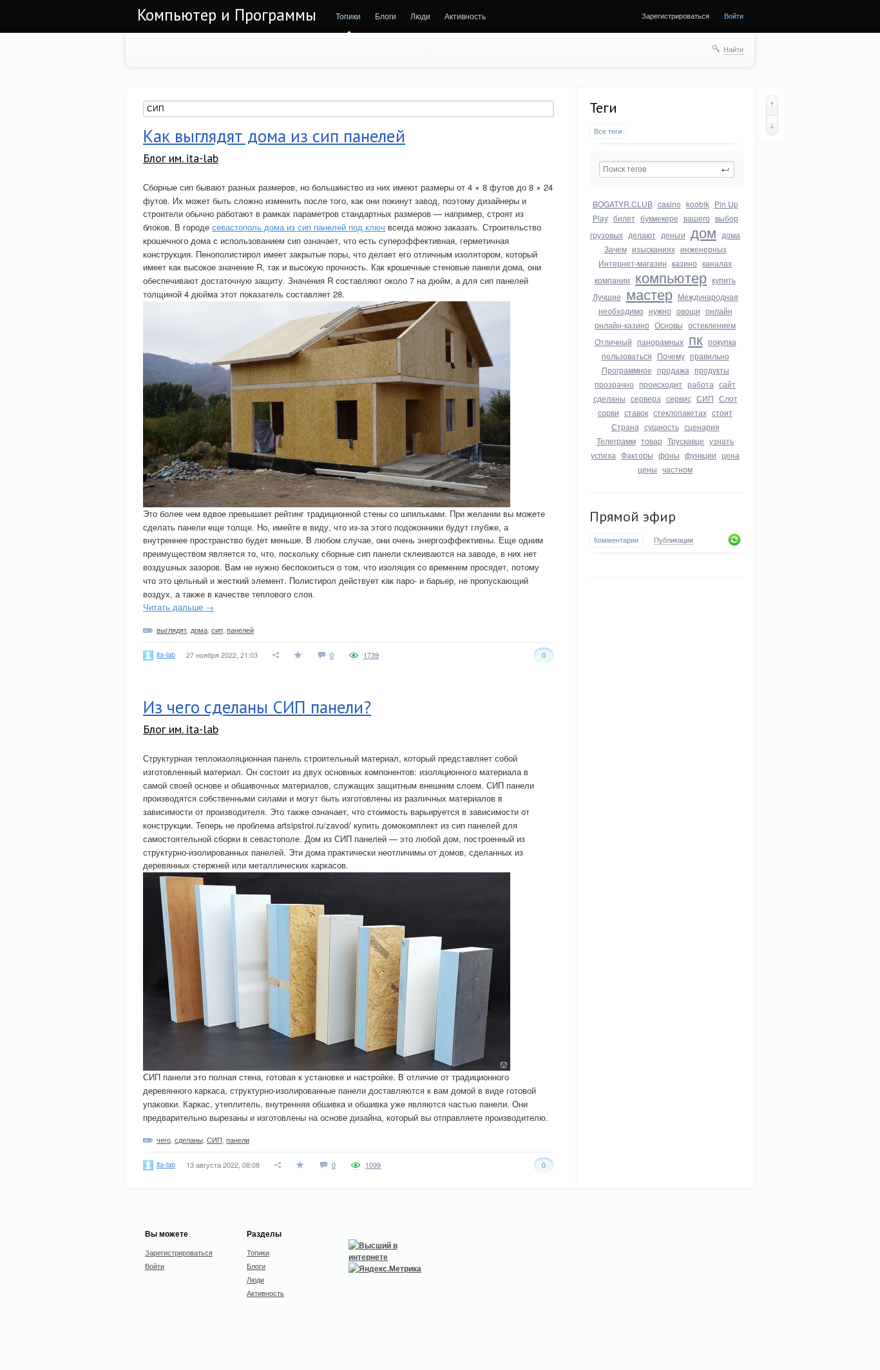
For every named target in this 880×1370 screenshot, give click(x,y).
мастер (649, 294)
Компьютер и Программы (226, 15)
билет (624, 217)
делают (642, 234)
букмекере (659, 217)
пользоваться (627, 355)
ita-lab (166, 654)
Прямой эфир (632, 516)
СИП (705, 398)
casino (669, 203)
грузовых (606, 234)
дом (703, 232)
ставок (636, 412)
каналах (717, 263)
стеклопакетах (680, 412)
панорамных (660, 341)
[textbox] (666, 169)
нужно (660, 310)
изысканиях (653, 248)
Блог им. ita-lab (180, 158)
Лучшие (607, 296)
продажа (673, 369)
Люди (420, 15)
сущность (661, 426)
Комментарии (616, 540)
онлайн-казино (622, 324)
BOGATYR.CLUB (623, 203)
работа (700, 384)
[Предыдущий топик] (772, 105)
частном (677, 469)
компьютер (671, 277)
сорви (608, 412)
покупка (722, 341)
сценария (702, 426)
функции (700, 454)
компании (612, 279)
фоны (669, 454)
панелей (240, 629)
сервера (646, 398)
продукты (711, 369)
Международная (708, 296)
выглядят (172, 629)
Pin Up (726, 203)
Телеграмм (616, 440)
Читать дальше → (178, 607)
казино (684, 263)
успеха (603, 454)
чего (164, 1139)
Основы (669, 324)
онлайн (718, 310)
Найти (733, 49)
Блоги (385, 15)
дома (731, 234)
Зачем (615, 248)
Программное (627, 369)
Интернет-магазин (632, 263)
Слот (728, 398)
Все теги (608, 131)
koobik (697, 203)
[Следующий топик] (772, 125)
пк (696, 339)
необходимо (621, 310)
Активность (465, 15)
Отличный (613, 341)
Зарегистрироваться (675, 15)
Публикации (673, 540)
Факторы (637, 454)
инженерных (703, 248)
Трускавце (685, 440)
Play (600, 217)
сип (217, 629)
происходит (660, 384)
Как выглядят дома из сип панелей (274, 136)
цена (731, 454)
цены (647, 469)
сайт (727, 384)
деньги (673, 234)
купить (724, 279)
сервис (678, 398)
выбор (726, 217)
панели (237, 1139)
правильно (709, 355)
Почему (671, 355)
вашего (697, 217)
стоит (722, 412)
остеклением (712, 324)
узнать (721, 440)
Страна (625, 426)
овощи (688, 310)
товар (651, 440)
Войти (733, 15)
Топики (348, 15)
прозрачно (614, 384)
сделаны (609, 398)
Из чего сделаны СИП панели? (257, 707)
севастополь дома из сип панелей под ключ (298, 227)
